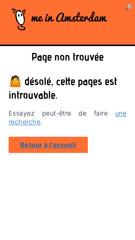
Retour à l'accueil (48, 145)
